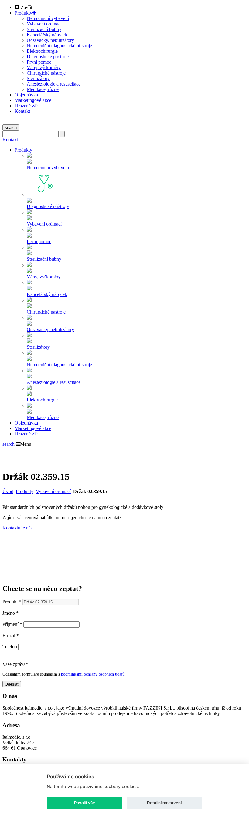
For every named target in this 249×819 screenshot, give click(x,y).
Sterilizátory (38, 78)
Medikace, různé (43, 89)
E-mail (10, 635)
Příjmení (12, 624)
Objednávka (26, 94)
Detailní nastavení (164, 802)
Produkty (23, 12)
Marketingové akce (33, 100)
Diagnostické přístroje (48, 56)
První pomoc (39, 62)
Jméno (10, 613)
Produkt (11, 601)
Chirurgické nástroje (46, 73)
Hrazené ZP (26, 105)
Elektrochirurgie (42, 51)
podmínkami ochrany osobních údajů (92, 674)
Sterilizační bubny (44, 29)
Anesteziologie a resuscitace (53, 83)
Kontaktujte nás (17, 527)
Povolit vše (84, 802)
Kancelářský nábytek (47, 34)
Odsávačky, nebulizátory (50, 40)
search (11, 127)
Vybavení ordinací (44, 23)
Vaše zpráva (15, 664)
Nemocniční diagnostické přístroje (59, 45)
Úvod (7, 491)
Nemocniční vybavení (48, 18)
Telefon (9, 646)
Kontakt (22, 111)
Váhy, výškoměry (44, 67)
